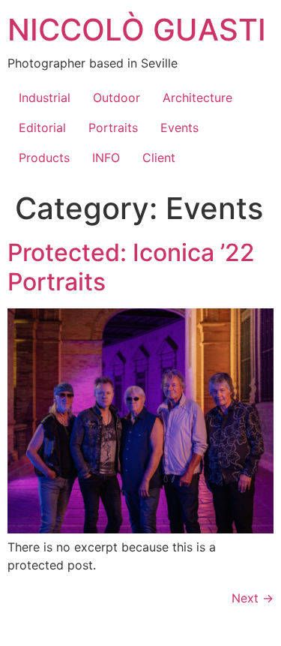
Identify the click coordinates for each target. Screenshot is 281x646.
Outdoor (116, 97)
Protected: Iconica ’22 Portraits (131, 267)
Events (179, 127)
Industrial (44, 97)
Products (44, 157)
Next (253, 597)
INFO (106, 157)
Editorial (42, 127)
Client (158, 157)
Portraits (113, 127)
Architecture (197, 97)
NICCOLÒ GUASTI (136, 29)
